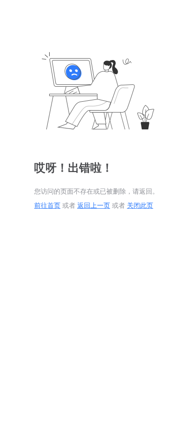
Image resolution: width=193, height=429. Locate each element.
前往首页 (47, 205)
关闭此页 (140, 205)
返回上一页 (93, 205)
